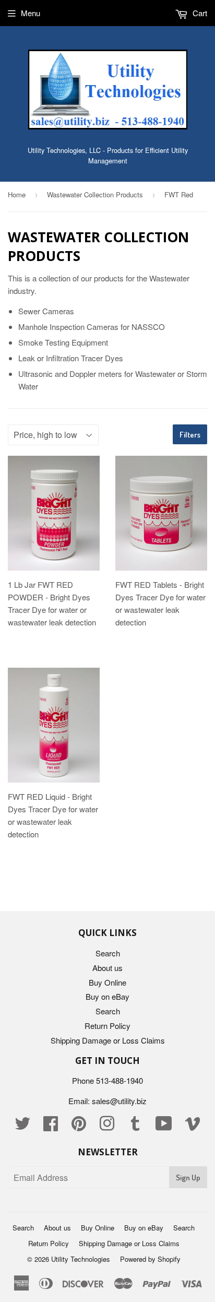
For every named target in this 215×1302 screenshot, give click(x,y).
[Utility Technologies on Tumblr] (135, 1126)
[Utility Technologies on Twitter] (22, 1126)
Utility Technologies (80, 1259)
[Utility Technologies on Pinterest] (79, 1126)
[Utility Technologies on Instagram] (107, 1126)
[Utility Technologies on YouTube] (164, 1126)
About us (107, 967)
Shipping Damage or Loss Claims (108, 1040)
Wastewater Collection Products (95, 194)
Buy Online (107, 982)
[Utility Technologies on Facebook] (50, 1126)
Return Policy (107, 1025)
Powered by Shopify (150, 1259)
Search (107, 953)
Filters (190, 435)
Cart (198, 12)
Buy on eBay (107, 996)
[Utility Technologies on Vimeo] (192, 1126)
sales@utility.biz (119, 1100)
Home (17, 194)
